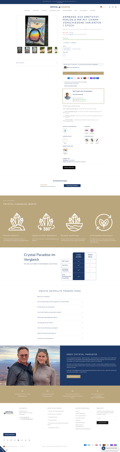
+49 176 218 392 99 (78, 98)
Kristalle (27, 10)
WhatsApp (83, 99)
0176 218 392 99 (25, 417)
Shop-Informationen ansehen (70, 85)
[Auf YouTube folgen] (18, 440)
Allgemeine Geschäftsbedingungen (83, 428)
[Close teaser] (6, 450)
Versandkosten (71, 34)
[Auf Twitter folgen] (7, 440)
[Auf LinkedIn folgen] (25, 440)
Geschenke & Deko (55, 10)
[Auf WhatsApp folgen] (29, 440)
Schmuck (44, 10)
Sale (76, 10)
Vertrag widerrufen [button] (69, 167)
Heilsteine (36, 10)
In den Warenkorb (83, 73)
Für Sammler (83, 10)
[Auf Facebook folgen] (4, 440)
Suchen (77, 411)
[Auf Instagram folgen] (11, 440)
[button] (3, 449)
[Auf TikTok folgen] (22, 440)
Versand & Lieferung (80, 418)
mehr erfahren (73, 376)
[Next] (56, 50)
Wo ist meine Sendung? (81, 415)
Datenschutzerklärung (80, 422)
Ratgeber (92, 10)
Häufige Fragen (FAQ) (80, 413)
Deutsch (22, 446)
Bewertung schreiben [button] (72, 185)
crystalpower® (67, 10)
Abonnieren (102, 422)
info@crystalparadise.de (80, 101)
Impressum (78, 420)
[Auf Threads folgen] (15, 440)
